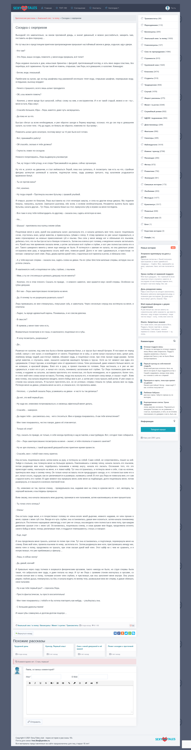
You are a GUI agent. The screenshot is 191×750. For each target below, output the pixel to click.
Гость (173, 8)
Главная (48, 8)
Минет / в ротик (58, 625)
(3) (154, 231)
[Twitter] (126, 633)
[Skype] (133, 633)
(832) (155, 111)
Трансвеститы (72, 625)
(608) (151, 211)
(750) (151, 171)
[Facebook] (118, 633)
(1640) (154, 65)
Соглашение (79, 8)
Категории (112, 8)
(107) (153, 45)
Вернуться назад (24, 633)
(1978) (150, 91)
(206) (151, 157)
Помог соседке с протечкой (120, 646)
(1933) (158, 38)
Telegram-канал (158, 429)
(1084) (157, 51)
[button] (29, 683)
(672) (150, 164)
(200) (152, 31)
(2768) (154, 151)
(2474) (151, 71)
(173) (155, 184)
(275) (154, 98)
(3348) (154, 104)
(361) (151, 177)
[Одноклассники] (122, 633)
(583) (155, 118)
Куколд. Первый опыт (55, 646)
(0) (152, 217)
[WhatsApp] (129, 633)
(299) (153, 124)
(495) (151, 138)
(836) (153, 84)
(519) (151, 78)
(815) (152, 58)
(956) (151, 131)
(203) (151, 191)
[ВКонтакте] (115, 633)
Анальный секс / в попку (28, 625)
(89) (153, 18)
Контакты (97, 8)
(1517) (152, 204)
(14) (149, 237)
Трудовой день (21, 646)
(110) (153, 25)
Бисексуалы (45, 625)
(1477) (151, 197)
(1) (148, 224)
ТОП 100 (63, 8)
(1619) (153, 144)
